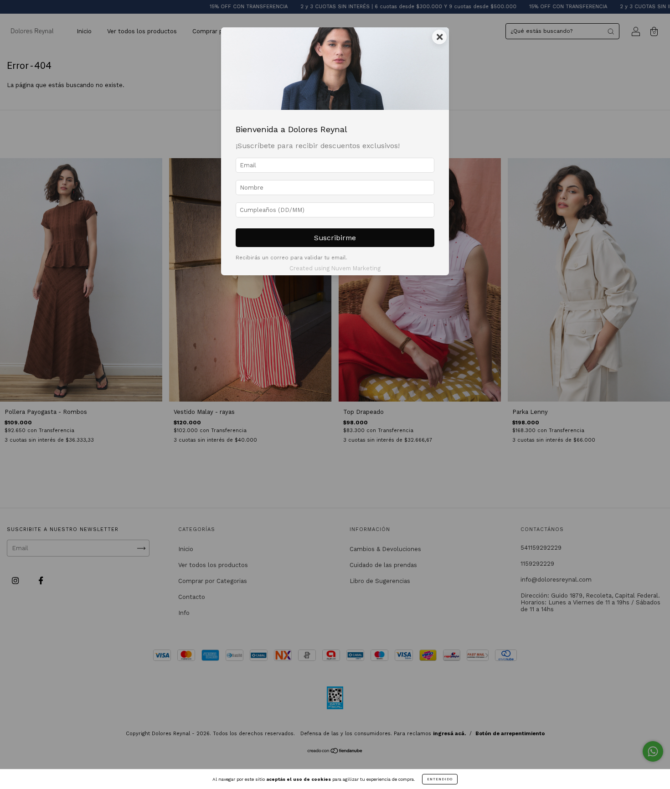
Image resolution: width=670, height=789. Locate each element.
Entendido (440, 779)
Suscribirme (335, 237)
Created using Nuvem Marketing (335, 268)
